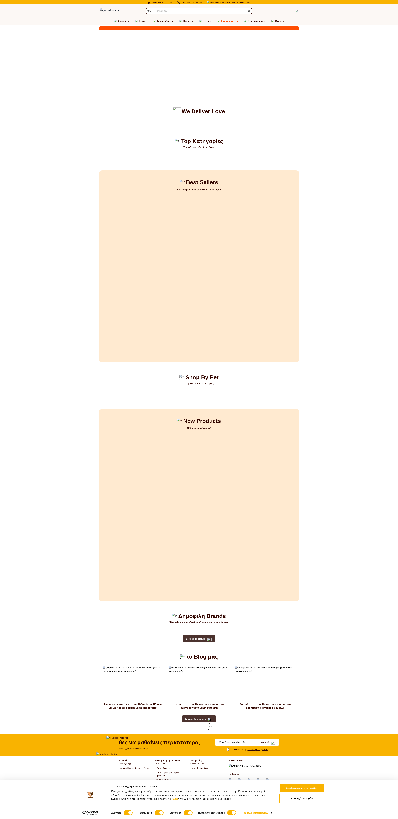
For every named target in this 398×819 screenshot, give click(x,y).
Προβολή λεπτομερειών (255, 813)
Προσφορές (228, 21)
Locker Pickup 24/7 (199, 768)
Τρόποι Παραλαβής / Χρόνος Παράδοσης (168, 774)
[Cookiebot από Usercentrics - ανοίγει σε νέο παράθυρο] (90, 813)
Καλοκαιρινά (255, 21)
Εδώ (175, 798)
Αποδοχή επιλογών (302, 798)
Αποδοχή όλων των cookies (301, 788)
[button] (249, 11)
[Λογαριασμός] (291, 11)
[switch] (159, 812)
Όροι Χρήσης (125, 764)
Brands (279, 21)
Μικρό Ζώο (163, 21)
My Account (160, 764)
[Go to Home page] (114, 11)
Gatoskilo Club (197, 764)
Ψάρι (206, 21)
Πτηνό (186, 21)
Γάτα (142, 21)
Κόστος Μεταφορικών (164, 780)
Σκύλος (122, 21)
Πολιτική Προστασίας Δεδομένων (134, 768)
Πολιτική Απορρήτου (258, 749)
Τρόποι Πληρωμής (163, 768)
